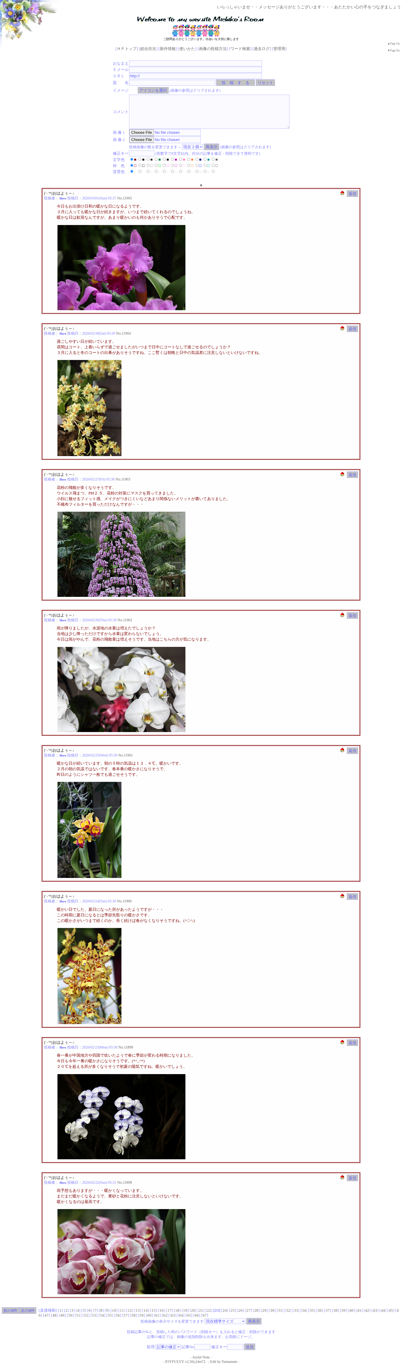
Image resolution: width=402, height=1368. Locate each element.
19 (185, 1310)
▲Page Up (393, 43)
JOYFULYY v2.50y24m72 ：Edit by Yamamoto (201, 1362)
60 (149, 1315)
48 (54, 1315)
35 (312, 1310)
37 (327, 1310)
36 (320, 1310)
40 (351, 1310)
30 (272, 1310)
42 (367, 1310)
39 (343, 1310)
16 (161, 1310)
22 (209, 1310)
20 (193, 1310)
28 (256, 1310)
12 (130, 1310)
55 (110, 1315)
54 (102, 1315)
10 (114, 1310)
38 (335, 1310)
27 (248, 1310)
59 (141, 1315)
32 (288, 1310)
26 (240, 1310)
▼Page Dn (393, 50)
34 (304, 1310)
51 (78, 1315)
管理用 (279, 49)
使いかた (187, 49)
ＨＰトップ (127, 49)
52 (86, 1315)
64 (181, 1315)
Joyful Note (201, 1357)
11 (122, 1310)
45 (391, 1310)
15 (153, 1310)
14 (146, 1310)
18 (177, 1310)
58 (133, 1315)
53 (94, 1315)
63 (173, 1315)
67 (205, 1315)
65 (189, 1315)
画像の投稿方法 (213, 49)
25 (233, 1310)
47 (46, 1315)
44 (383, 1310)
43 (375, 1310)
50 (70, 1315)
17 (169, 1310)
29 (264, 1310)
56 (118, 1315)
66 (197, 1315)
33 (296, 1310)
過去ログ (262, 49)
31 (280, 1310)
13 (138, 1310)
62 (165, 1315)
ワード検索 (240, 49)
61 (157, 1315)
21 (201, 1310)
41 (359, 1310)
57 (126, 1315)
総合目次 (148, 49)
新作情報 (168, 49)
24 (225, 1310)
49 (62, 1315)
